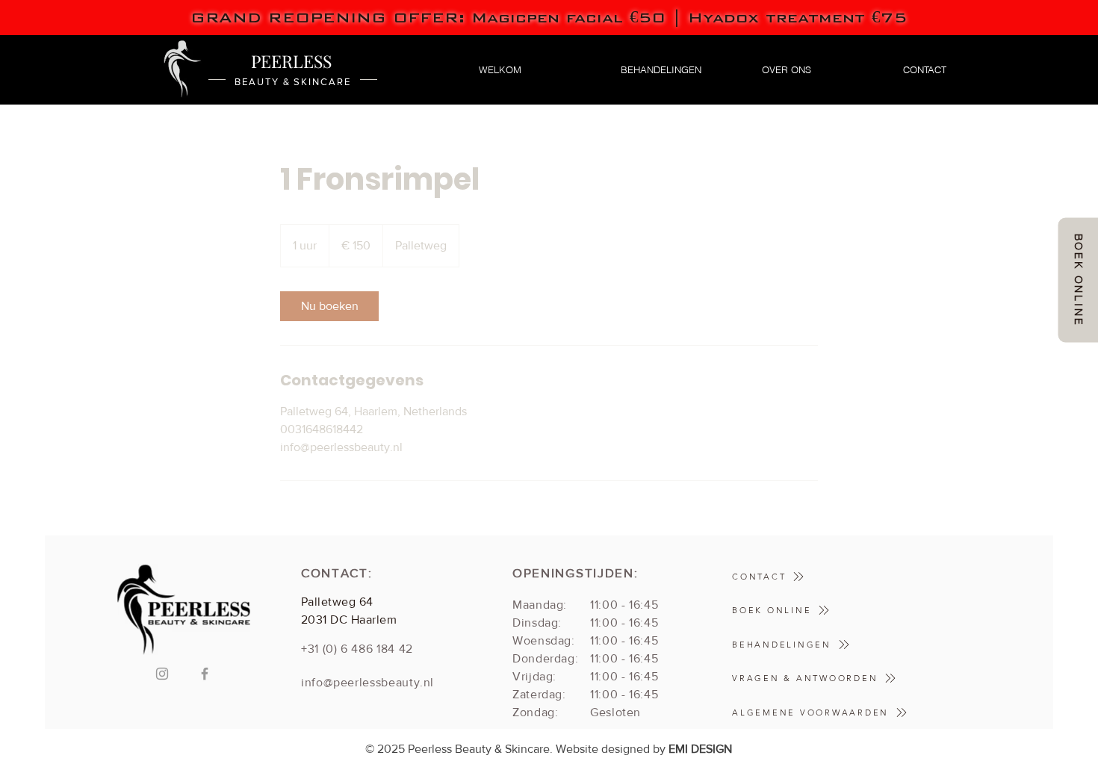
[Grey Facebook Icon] (204, 673)
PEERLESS (293, 60)
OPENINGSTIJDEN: (575, 572)
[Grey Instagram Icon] (162, 673)
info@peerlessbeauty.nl (367, 682)
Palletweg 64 (337, 601)
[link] (329, 306)
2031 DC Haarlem (349, 619)
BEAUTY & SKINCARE (293, 81)
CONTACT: (337, 572)
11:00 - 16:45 (624, 604)
